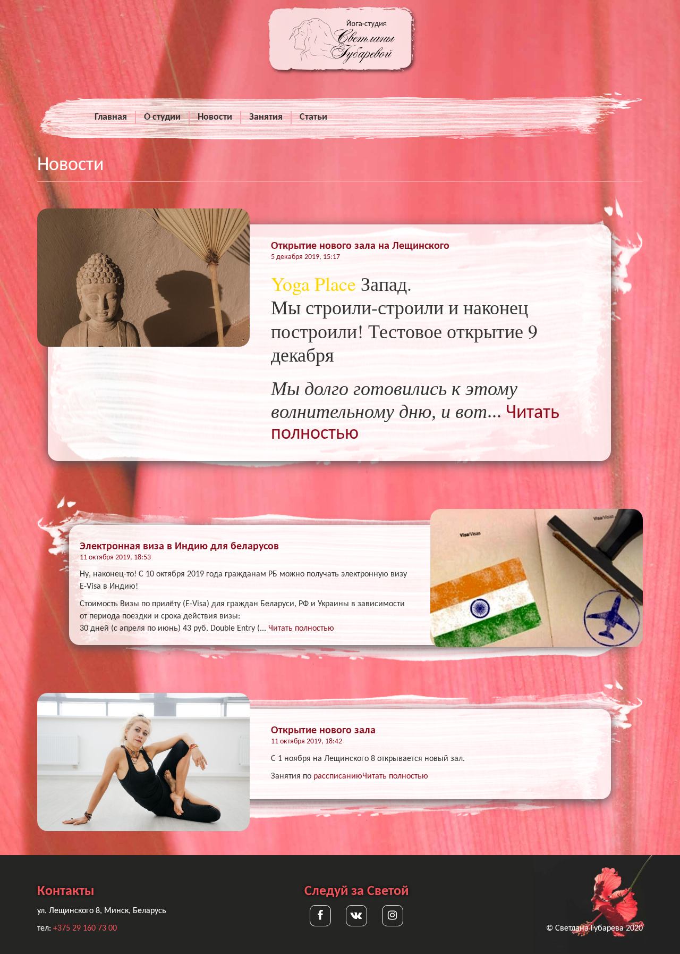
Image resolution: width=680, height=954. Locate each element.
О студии (162, 117)
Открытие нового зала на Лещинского (360, 246)
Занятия (266, 117)
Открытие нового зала (323, 730)
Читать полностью (301, 628)
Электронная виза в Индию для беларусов (179, 546)
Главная (111, 117)
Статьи (313, 117)
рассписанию (337, 776)
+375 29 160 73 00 (85, 928)
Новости (215, 117)
